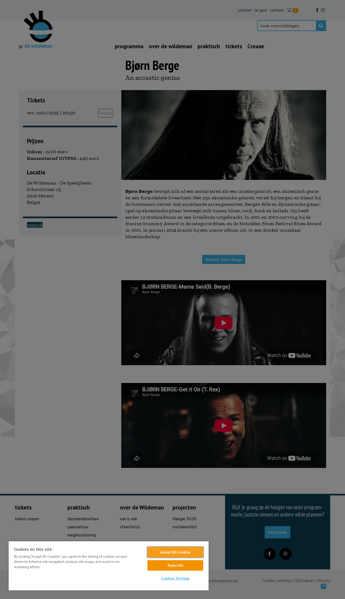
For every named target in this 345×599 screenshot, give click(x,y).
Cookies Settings (175, 578)
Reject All (175, 565)
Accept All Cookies (175, 552)
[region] (109, 565)
